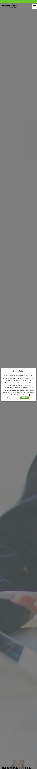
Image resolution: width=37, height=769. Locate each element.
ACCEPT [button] (24, 398)
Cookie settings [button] (12, 398)
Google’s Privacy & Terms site (20, 395)
